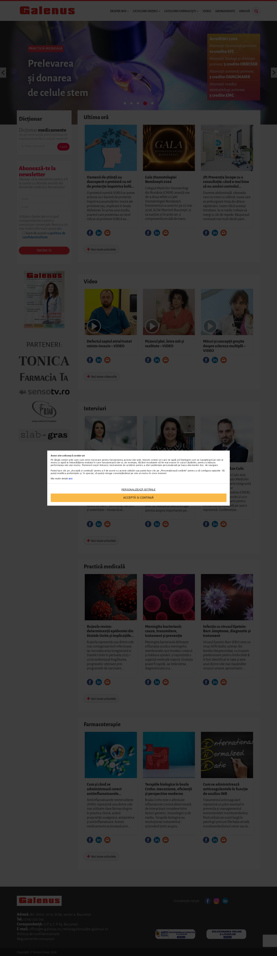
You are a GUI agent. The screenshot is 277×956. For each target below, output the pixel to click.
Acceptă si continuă (138, 497)
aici (71, 478)
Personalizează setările (138, 489)
